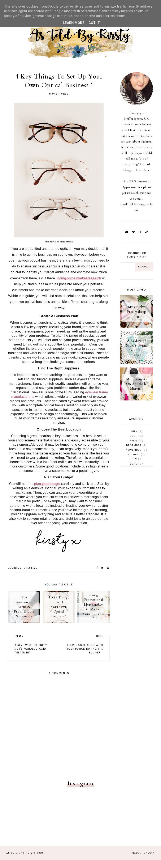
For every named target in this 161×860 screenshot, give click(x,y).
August (136, 454)
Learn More (73, 23)
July (135, 431)
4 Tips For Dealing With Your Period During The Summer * (85, 648)
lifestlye (30, 567)
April (136, 440)
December (135, 445)
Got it (94, 23)
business (14, 567)
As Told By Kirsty (19, 853)
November (136, 450)
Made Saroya (143, 853)
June (136, 436)
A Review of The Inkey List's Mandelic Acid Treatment (30, 648)
